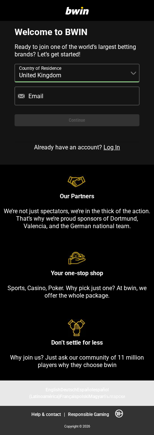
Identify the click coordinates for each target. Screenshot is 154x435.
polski (83, 396)
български (114, 396)
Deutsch (69, 389)
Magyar (96, 396)
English (53, 389)
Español (85, 389)
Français (68, 396)
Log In (112, 147)
